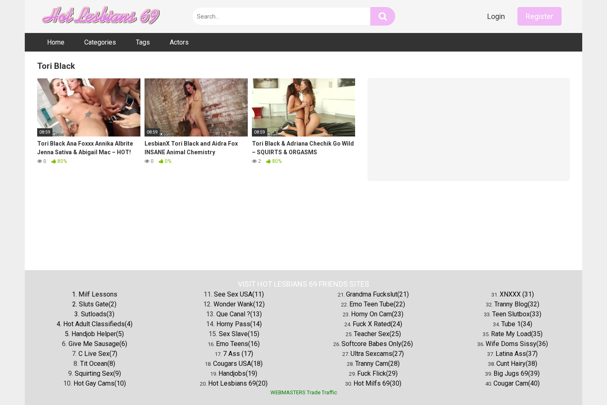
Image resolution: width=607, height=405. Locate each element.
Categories (100, 42)
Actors (179, 42)
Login (496, 16)
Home (55, 42)
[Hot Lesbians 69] (99, 16)
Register (539, 16)
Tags (143, 42)
